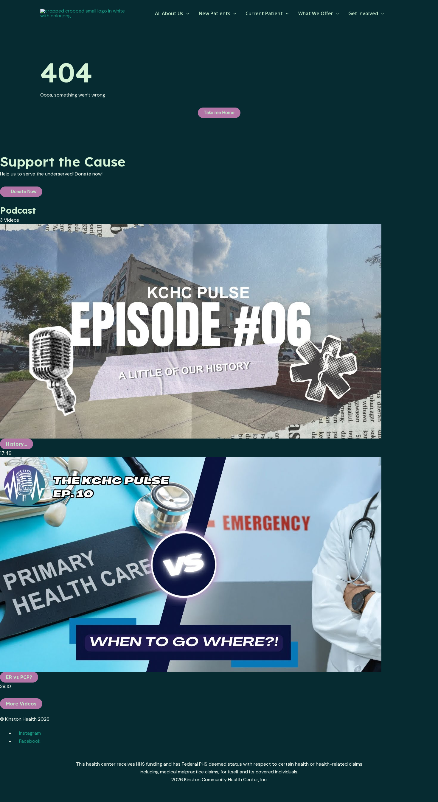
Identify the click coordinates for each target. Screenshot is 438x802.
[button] (186, 13)
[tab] (219, 340)
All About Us (169, 13)
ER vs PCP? (19, 677)
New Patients (214, 13)
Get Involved (363, 13)
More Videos (21, 704)
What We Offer (315, 13)
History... (16, 444)
